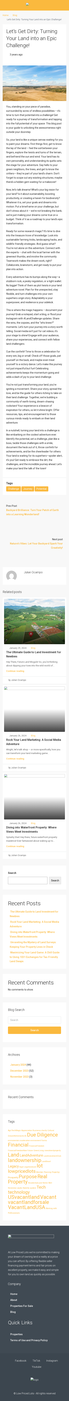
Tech (41, 1187)
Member (39, 1172)
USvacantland (24, 1197)
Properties (16, 1334)
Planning (47, 1172)
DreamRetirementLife (17, 1136)
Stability (26, 1188)
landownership (24, 1160)
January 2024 (18, 1064)
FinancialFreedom (36, 1146)
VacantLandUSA (26, 1207)
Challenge (13, 488)
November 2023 (19, 1076)
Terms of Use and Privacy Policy (29, 1340)
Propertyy (56, 1172)
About (13, 1300)
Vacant (48, 1197)
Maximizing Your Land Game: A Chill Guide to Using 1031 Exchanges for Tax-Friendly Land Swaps (34, 957)
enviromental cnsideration (19, 1140)
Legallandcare (30, 1167)
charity (44, 1130)
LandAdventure (31, 1155)
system (33, 1188)
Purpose (28, 1176)
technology (19, 1192)
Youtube (36, 1366)
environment (35, 1140)
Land (13, 1155)
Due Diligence (42, 1135)
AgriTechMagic (14, 1130)
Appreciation (26, 1130)
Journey (27, 488)
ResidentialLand (35, 1183)
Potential (41, 488)
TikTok (36, 1360)
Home (13, 1294)
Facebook (20, 1360)
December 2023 (19, 1070)
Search (12, 873)
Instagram (52, 1360)
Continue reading (15, 671)
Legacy (13, 1166)
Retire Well (47, 1183)
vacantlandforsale (28, 1202)
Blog (15, 15)
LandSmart (46, 1161)
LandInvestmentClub (52, 1156)
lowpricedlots (22, 1171)
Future (30, 1150)
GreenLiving (38, 1150)
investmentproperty (52, 1150)
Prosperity (13, 1177)
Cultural (50, 1130)
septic (19, 1188)
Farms (44, 1140)
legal (21, 1167)
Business (37, 1130)
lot (40, 1166)
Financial (18, 1145)
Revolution (12, 1188)
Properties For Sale (21, 1306)
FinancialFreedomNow (17, 1150)
